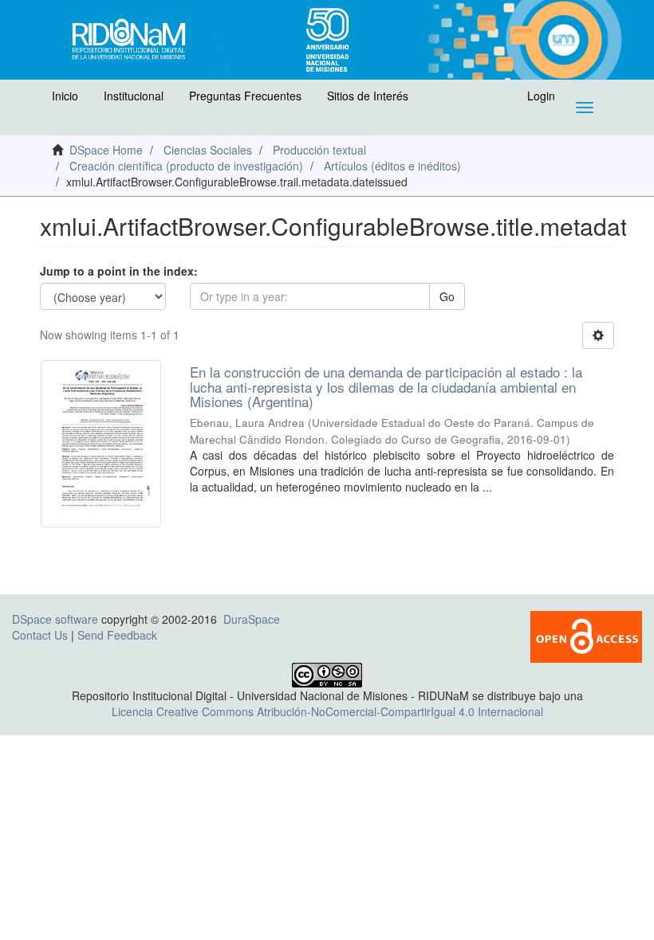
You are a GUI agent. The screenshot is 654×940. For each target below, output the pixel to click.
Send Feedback (117, 635)
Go (447, 296)
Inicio (65, 96)
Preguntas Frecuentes (245, 96)
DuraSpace (251, 619)
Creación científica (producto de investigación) (186, 166)
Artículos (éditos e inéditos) (392, 166)
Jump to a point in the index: (119, 271)
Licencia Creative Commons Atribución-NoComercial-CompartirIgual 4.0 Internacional (327, 711)
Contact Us (40, 635)
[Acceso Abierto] (586, 635)
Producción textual (319, 150)
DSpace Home (106, 150)
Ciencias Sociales (208, 150)
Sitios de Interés (367, 96)
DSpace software (55, 619)
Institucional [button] (134, 96)
